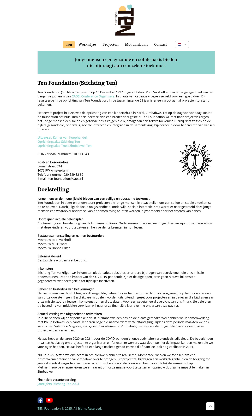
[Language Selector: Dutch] (182, 44)
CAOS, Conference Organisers (93, 96)
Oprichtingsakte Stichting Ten (59, 141)
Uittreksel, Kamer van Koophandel (62, 137)
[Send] (210, 406)
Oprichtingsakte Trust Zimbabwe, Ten (65, 146)
